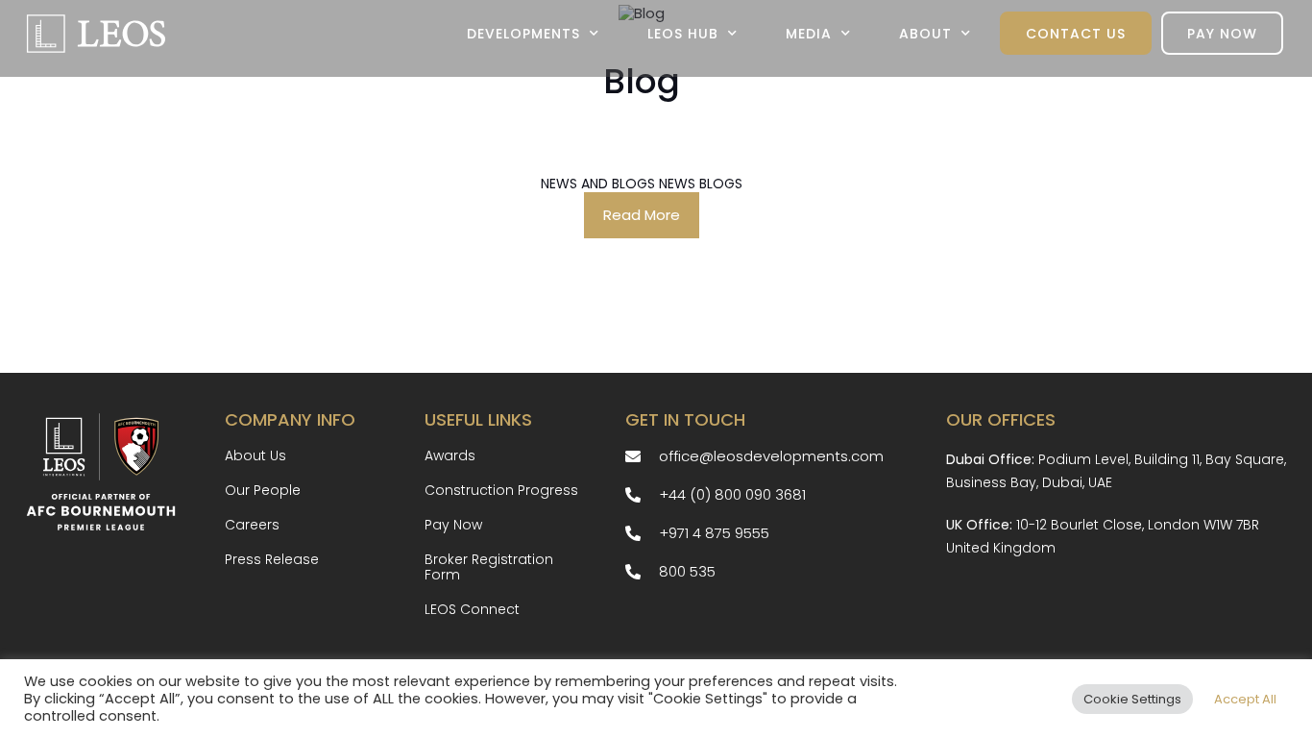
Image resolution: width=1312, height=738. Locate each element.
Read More (641, 215)
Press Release (272, 559)
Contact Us (1076, 33)
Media (809, 33)
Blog (641, 81)
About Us (255, 455)
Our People (263, 490)
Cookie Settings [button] (1132, 699)
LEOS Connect (472, 609)
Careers (252, 524)
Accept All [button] (1245, 699)
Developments (523, 33)
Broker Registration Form (489, 567)
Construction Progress (501, 490)
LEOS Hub (682, 33)
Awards (450, 455)
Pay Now (1222, 33)
